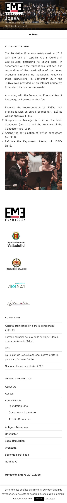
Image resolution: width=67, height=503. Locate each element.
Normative (11, 461)
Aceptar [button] (39, 499)
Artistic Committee (20, 419)
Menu (35, 34)
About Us (10, 386)
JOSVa (12, 18)
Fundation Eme (20, 53)
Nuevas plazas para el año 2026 (24, 366)
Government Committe (22, 412)
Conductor (11, 433)
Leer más (49, 498)
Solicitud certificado (17, 454)
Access (9, 393)
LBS (7, 348)
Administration (13, 400)
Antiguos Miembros (16, 427)
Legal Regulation (15, 440)
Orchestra (11, 447)
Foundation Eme (18, 405)
